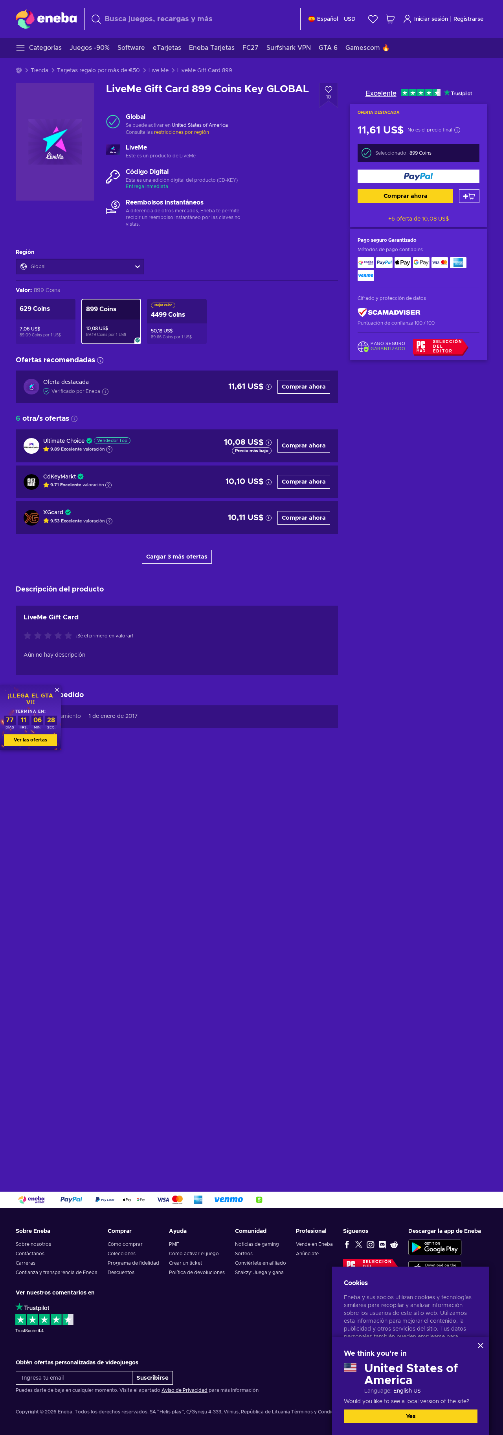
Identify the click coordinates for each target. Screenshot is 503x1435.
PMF (174, 1244)
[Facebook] (347, 1244)
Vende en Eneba (314, 1244)
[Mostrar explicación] (109, 449)
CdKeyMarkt (59, 477)
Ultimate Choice (63, 441)
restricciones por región (181, 132)
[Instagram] (370, 1244)
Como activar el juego (194, 1253)
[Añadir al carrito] (469, 196)
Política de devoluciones (197, 1272)
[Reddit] (394, 1244)
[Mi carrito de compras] (390, 19)
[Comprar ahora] (418, 176)
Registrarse (468, 19)
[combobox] (192, 19)
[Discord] (382, 1244)
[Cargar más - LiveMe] (113, 151)
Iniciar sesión (431, 19)
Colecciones (122, 1253)
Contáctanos (30, 1253)
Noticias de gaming (257, 1244)
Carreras (25, 1263)
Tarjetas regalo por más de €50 (98, 70)
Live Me (159, 70)
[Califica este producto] (50, 636)
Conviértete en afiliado (260, 1263)
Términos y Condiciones (318, 1411)
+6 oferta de (418, 219)
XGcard (53, 512)
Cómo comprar (125, 1244)
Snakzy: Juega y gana (259, 1272)
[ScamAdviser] (389, 312)
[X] (359, 1244)
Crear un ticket (185, 1263)
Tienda (39, 70)
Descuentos (121, 1272)
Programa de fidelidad (133, 1263)
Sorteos (244, 1253)
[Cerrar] (480, 1345)
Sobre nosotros (33, 1244)
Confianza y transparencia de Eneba (56, 1272)
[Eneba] (46, 18)
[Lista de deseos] (373, 19)
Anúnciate (307, 1253)
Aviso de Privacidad (184, 1390)
